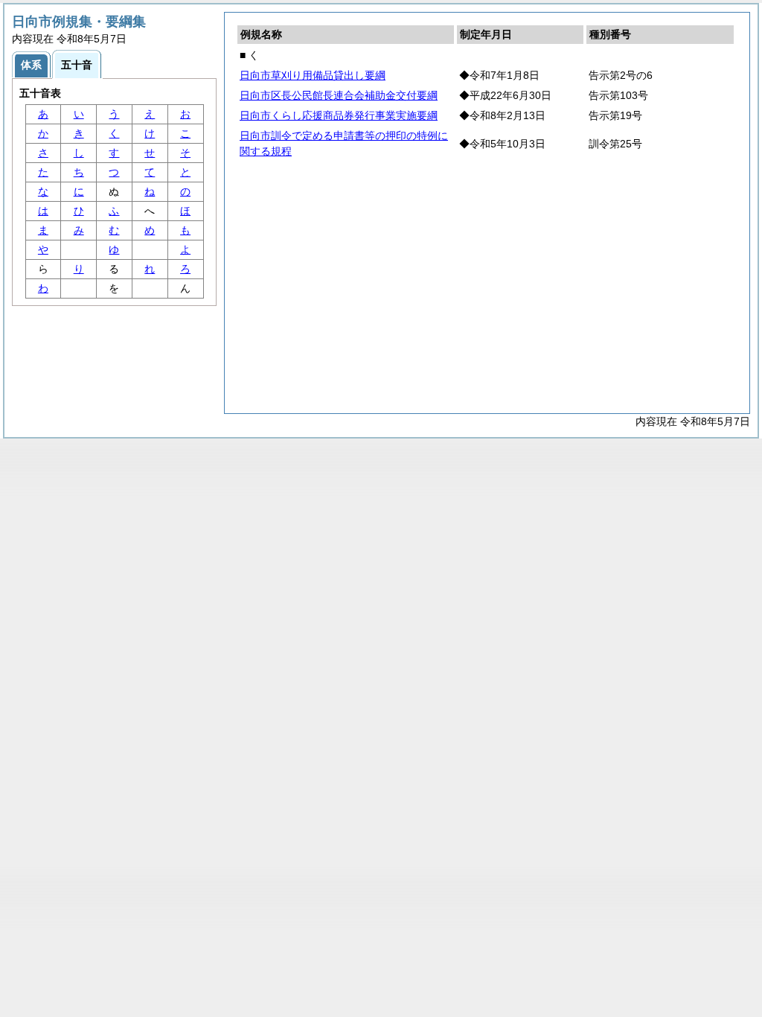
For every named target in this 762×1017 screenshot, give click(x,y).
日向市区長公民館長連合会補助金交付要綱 (339, 95)
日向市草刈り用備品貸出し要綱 (312, 75)
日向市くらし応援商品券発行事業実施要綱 (339, 115)
